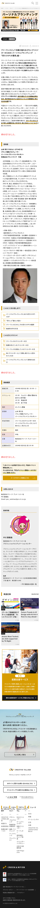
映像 (29, 817)
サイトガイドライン (27, 797)
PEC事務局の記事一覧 (29, 584)
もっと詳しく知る (20, 755)
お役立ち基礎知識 (20, 847)
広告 (29, 822)
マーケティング (12, 834)
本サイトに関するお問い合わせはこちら (20, 783)
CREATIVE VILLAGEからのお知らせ (33, 829)
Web (29, 814)
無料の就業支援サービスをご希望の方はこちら (20, 698)
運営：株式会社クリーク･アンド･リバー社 (13, 887)
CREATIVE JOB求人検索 (5, 819)
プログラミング (12, 821)
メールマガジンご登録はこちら (20, 478)
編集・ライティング (12, 830)
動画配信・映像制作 (12, 825)
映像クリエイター (20, 827)
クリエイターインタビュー (21, 842)
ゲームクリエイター (20, 822)
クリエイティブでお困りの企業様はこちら (20, 790)
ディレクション (12, 839)
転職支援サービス (5, 830)
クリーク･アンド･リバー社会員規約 (25, 890)
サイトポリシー (21, 892)
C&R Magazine (20, 851)
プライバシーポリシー (8, 890)
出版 (29, 825)
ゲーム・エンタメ (33, 819)
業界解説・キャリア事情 (20, 837)
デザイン (12, 817)
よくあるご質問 (12, 797)
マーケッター (20, 832)
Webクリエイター (20, 818)
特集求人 (4, 823)
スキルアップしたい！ (12, 809)
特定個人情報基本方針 (9, 892)
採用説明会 (5, 826)
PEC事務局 (7, 537)
